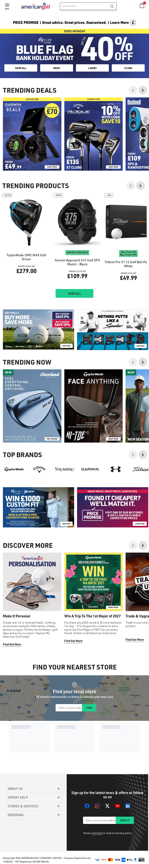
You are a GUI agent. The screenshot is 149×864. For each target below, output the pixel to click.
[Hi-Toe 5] (93, 406)
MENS (56, 68)
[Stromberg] (65, 469)
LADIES (92, 68)
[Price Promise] (112, 329)
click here (97, 832)
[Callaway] (39, 469)
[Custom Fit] (38, 507)
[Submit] (113, 6)
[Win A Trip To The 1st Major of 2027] (93, 582)
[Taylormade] (14, 469)
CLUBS (128, 68)
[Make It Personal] (32, 582)
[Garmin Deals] (32, 134)
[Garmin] (90, 469)
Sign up (125, 820)
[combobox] (88, 6)
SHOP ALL (21, 68)
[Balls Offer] (38, 329)
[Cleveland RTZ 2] (32, 406)
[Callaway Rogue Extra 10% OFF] (93, 134)
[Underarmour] (115, 469)
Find (89, 707)
